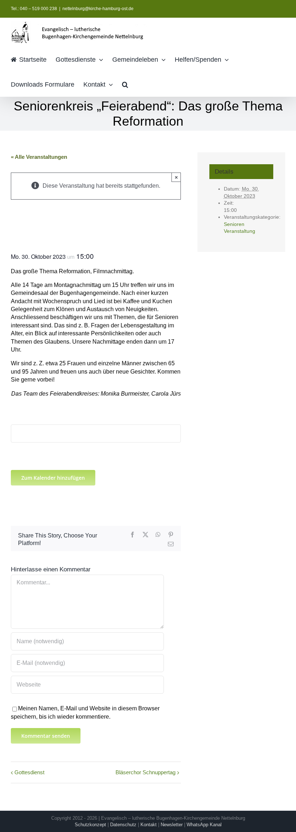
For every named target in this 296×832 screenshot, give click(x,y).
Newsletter (172, 824)
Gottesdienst (29, 772)
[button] (125, 83)
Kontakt (148, 824)
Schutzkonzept (90, 824)
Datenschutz (123, 824)
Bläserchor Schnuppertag (145, 772)
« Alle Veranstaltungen (39, 157)
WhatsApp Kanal (204, 824)
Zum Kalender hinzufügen (53, 478)
